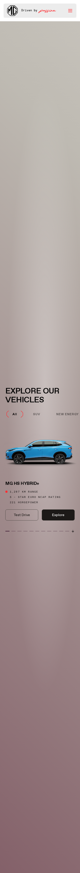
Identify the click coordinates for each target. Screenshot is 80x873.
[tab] (14, 414)
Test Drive (22, 515)
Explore (58, 515)
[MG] (12, 10)
